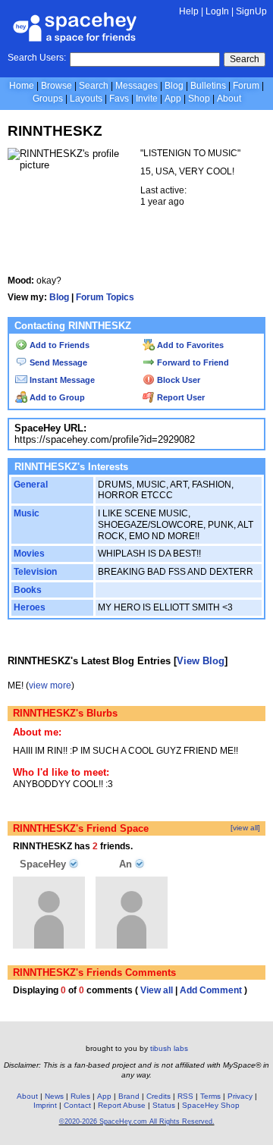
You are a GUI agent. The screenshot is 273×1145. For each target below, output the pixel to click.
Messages (136, 85)
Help (189, 11)
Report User (180, 397)
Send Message (57, 362)
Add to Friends (58, 345)
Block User (177, 379)
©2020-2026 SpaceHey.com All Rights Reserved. (137, 1121)
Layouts (86, 98)
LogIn (217, 11)
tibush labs (169, 1048)
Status (163, 1105)
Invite (147, 98)
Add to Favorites (189, 345)
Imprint (45, 1105)
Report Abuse (122, 1105)
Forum (246, 85)
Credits (158, 1096)
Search (244, 59)
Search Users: (37, 57)
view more (50, 685)
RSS (185, 1096)
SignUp (251, 11)
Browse (56, 85)
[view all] (245, 827)
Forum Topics (105, 297)
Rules (80, 1096)
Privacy (240, 1096)
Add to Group (56, 397)
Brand (129, 1096)
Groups (48, 98)
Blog (174, 85)
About (229, 98)
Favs (119, 98)
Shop (199, 98)
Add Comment (211, 990)
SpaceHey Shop (211, 1105)
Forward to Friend (192, 362)
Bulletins (208, 85)
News (54, 1096)
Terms (210, 1096)
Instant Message (61, 379)
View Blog (200, 661)
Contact (77, 1105)
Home (21, 85)
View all (156, 990)
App (173, 98)
